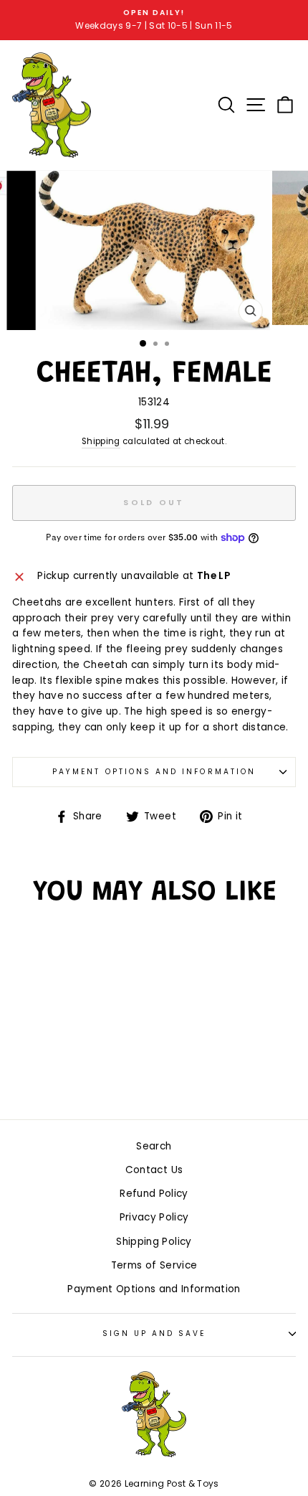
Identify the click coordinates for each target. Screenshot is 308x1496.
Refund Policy (154, 1193)
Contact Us (154, 1170)
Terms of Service (154, 1265)
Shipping (101, 441)
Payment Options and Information (154, 771)
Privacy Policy (154, 1217)
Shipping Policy (153, 1241)
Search (153, 1146)
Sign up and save (154, 1333)
